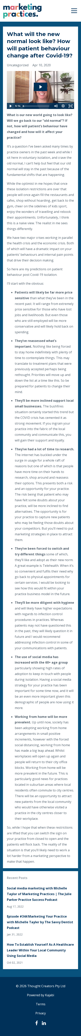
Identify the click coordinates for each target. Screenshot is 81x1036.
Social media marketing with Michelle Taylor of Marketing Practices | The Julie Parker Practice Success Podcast (39, 894)
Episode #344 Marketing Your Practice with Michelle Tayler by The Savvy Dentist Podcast (40, 922)
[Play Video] (10, 106)
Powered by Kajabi (40, 995)
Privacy (40, 1013)
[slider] (36, 106)
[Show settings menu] (63, 106)
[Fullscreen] (70, 106)
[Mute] (55, 106)
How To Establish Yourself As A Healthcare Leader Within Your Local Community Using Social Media (40, 950)
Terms (40, 1004)
